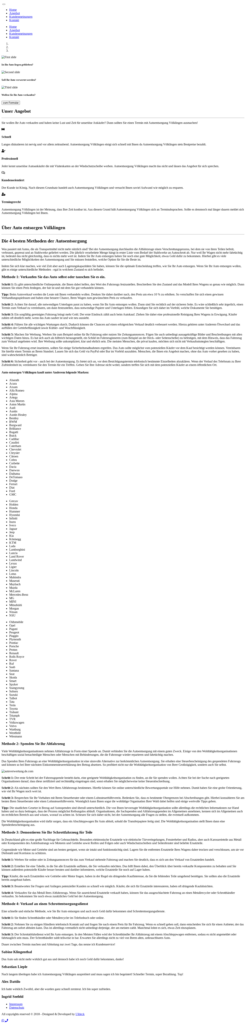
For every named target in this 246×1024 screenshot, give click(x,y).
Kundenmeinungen (20, 16)
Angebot (14, 13)
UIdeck (80, 1014)
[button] (3, 1020)
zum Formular (10, 102)
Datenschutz (16, 1007)
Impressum (15, 1004)
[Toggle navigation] (3, 4)
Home (13, 9)
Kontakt (14, 20)
